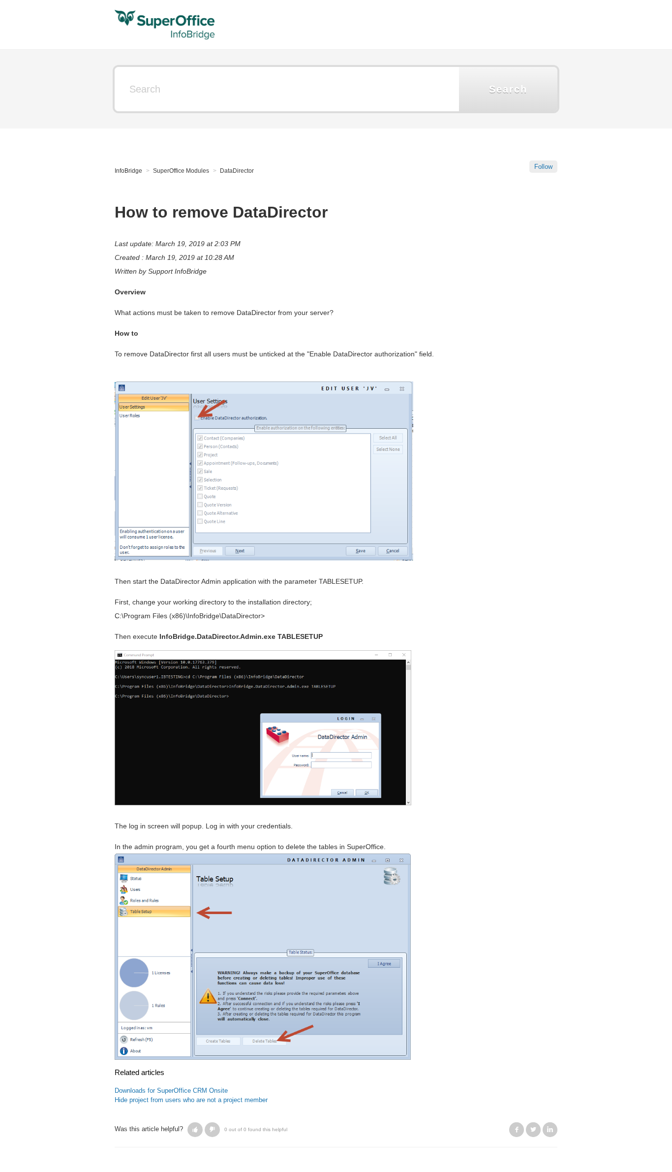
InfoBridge (128, 170)
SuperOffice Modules (181, 170)
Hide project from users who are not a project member (191, 1100)
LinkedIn (550, 1129)
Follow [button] (543, 166)
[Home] (164, 24)
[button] (195, 1129)
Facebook (516, 1129)
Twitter (533, 1129)
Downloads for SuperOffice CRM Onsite (171, 1090)
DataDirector (237, 170)
